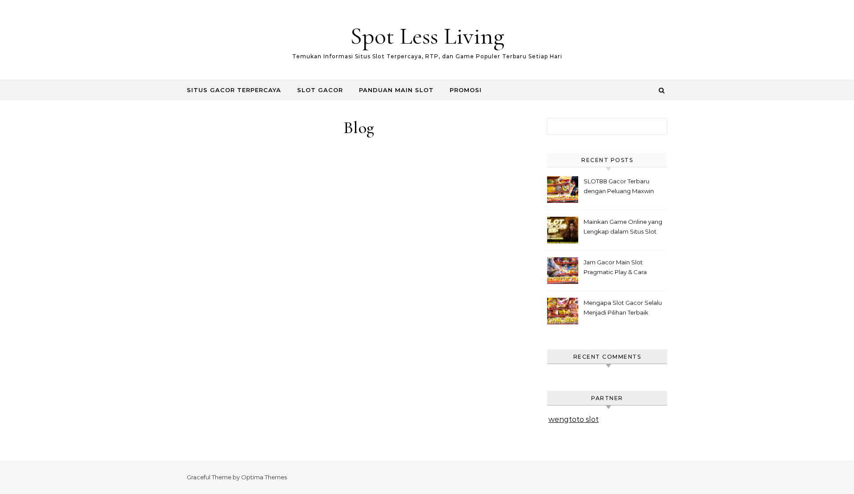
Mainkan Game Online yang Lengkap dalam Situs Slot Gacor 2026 (623, 227)
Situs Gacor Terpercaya (234, 89)
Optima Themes (264, 477)
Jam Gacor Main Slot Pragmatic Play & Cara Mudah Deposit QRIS (615, 268)
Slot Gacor (320, 89)
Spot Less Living (427, 35)
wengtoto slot (573, 419)
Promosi (466, 89)
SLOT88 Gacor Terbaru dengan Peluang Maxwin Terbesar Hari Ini (619, 187)
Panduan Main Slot (396, 89)
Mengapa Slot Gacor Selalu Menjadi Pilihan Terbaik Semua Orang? (623, 308)
